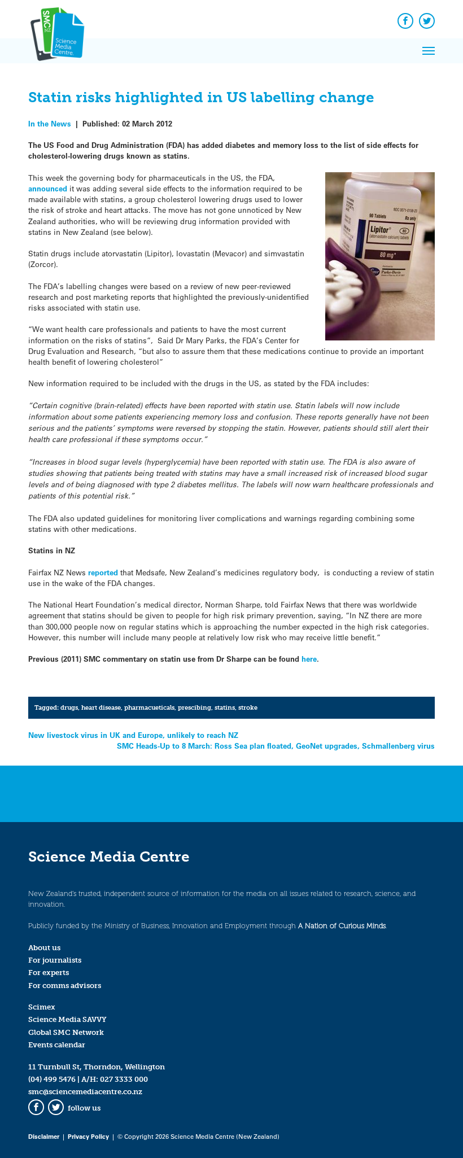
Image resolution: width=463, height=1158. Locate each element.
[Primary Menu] (428, 51)
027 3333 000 (124, 1079)
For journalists (54, 960)
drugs (69, 707)
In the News (49, 123)
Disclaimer (43, 1136)
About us (44, 947)
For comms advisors (64, 985)
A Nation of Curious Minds (342, 925)
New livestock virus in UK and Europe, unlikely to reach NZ (133, 735)
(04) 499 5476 (52, 1079)
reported (104, 572)
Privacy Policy (88, 1136)
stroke (247, 707)
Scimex (41, 1007)
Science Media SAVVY (67, 1019)
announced (48, 188)
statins (225, 707)
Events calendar (56, 1045)
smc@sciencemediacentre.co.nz (85, 1091)
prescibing (194, 707)
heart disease (101, 707)
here (309, 658)
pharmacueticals (149, 707)
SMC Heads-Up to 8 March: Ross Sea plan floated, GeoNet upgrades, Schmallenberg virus (276, 745)
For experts (48, 972)
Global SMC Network (66, 1032)
